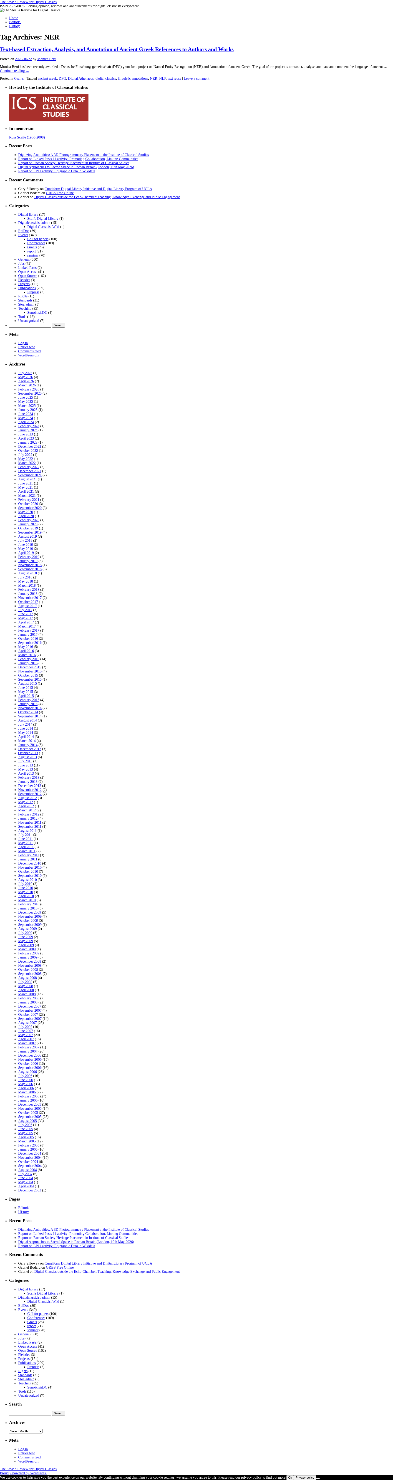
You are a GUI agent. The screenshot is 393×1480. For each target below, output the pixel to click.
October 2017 (28, 602)
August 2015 (27, 683)
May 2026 (25, 377)
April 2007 (26, 1039)
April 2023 (26, 438)
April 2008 (26, 990)
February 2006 (28, 1096)
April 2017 (26, 622)
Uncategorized (28, 321)
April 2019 (26, 553)
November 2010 (30, 867)
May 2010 (25, 892)
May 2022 (25, 459)
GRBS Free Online (60, 193)
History (14, 26)
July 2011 (25, 835)
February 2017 (28, 630)
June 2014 (25, 728)
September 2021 (30, 475)
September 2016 (30, 643)
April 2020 (26, 516)
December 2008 (29, 961)
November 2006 (30, 1059)
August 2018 (27, 573)
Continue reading (14, 71)
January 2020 (28, 524)
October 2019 (28, 528)
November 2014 (30, 708)
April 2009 (26, 945)
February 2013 (28, 777)
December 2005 (29, 1104)
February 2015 (28, 700)
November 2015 (30, 671)
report (31, 251)
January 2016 (28, 663)
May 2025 (25, 401)
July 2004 (25, 1174)
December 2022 (29, 446)
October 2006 (28, 1063)
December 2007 (29, 1006)
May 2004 (25, 1182)
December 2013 (29, 749)
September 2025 (30, 393)
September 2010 (30, 875)
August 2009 (27, 929)
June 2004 (25, 1178)
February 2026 (28, 389)
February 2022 (28, 467)
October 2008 (28, 969)
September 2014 (30, 716)
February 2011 (28, 855)
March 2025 (27, 406)
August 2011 (27, 831)
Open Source (27, 276)
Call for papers (37, 239)
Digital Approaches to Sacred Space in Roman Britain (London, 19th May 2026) (76, 167)
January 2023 (28, 442)
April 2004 (26, 1186)
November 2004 (30, 1157)
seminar (32, 255)
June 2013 (25, 765)
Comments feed (29, 351)
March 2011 (26, 851)
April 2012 (26, 806)
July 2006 (25, 1076)
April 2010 (26, 896)
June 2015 (25, 687)
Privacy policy (305, 1477)
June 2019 (25, 544)
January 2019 (28, 561)
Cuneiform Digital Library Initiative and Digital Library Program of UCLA (98, 189)
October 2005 (28, 1112)
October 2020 (28, 504)
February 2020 (28, 520)
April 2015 (26, 696)
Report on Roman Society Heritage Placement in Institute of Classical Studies (73, 163)
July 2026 (25, 373)
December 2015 (29, 667)
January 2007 (28, 1051)
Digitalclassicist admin (34, 223)
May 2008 (25, 986)
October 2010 (28, 871)
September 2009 (30, 925)
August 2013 (27, 757)
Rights (23, 296)
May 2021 (25, 487)
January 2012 (28, 818)
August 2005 (27, 1121)
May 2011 (25, 843)
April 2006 (26, 1088)
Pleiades (24, 280)
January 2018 (28, 593)
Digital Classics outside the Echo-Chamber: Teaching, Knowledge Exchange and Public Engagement (107, 197)
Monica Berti (46, 59)
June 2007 (25, 1031)
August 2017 (27, 606)
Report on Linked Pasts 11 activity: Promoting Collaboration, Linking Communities (78, 159)
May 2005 (25, 1133)
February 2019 (28, 557)
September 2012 (30, 794)
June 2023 (25, 434)
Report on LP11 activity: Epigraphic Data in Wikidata (56, 171)
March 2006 (27, 1092)
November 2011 (29, 822)
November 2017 (30, 598)
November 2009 (30, 916)
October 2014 (28, 712)
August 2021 (27, 479)
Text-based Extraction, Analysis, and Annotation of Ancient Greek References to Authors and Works (117, 49)
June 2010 (25, 888)
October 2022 (28, 450)
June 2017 (25, 614)
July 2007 (25, 1027)
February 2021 (28, 500)
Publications (27, 288)
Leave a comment (196, 78)
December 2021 (29, 471)
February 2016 (28, 659)
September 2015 (30, 679)
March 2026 (27, 385)
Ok (290, 1477)
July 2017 (25, 610)
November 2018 (30, 565)
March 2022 (27, 463)
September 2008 (30, 974)
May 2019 (25, 549)
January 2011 (27, 859)
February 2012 (28, 814)
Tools (22, 317)
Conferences (36, 243)
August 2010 (27, 880)
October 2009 (28, 920)
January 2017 (28, 634)
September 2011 (29, 826)
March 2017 (27, 626)
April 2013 (26, 773)
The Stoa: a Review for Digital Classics (28, 2)
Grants (19, 78)
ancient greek (47, 78)
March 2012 (27, 810)
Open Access (27, 272)
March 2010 (27, 900)
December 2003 (29, 1190)
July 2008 (25, 982)
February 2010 (28, 904)
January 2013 (28, 781)
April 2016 (26, 651)
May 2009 (25, 941)
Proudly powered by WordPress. (23, 1473)
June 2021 (25, 483)
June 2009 (25, 937)
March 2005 (27, 1141)
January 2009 (28, 957)
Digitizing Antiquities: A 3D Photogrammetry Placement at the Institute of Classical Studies (83, 155)
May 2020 (25, 512)
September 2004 (30, 1166)
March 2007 (27, 1043)
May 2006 (25, 1084)
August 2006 (27, 1072)
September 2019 (30, 532)
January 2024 (28, 430)
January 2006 (28, 1100)
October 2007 (28, 1014)
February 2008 (28, 998)
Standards (25, 300)
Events (23, 235)
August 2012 (27, 798)
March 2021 (27, 495)
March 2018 (27, 585)
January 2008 (28, 1002)
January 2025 (28, 410)
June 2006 (25, 1080)
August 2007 (27, 1023)
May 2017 (25, 618)
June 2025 (25, 397)
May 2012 (25, 802)
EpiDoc (23, 231)
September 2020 (30, 508)
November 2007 (30, 1010)
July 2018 (25, 577)
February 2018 (28, 589)
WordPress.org (28, 355)
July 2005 (25, 1125)
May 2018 (25, 581)
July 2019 (25, 540)
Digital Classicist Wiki (43, 227)
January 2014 (28, 745)
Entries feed (26, 347)
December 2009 (29, 912)
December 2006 (29, 1055)
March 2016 (27, 655)
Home (13, 18)
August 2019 (27, 536)
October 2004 (28, 1162)
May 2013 (25, 769)
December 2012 (29, 786)
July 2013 (25, 761)
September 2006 (30, 1068)
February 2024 (28, 426)
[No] (318, 1478)
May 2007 (25, 1035)
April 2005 (26, 1137)
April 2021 (26, 491)
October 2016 (28, 638)
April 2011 (26, 847)
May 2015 (25, 692)
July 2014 (25, 724)
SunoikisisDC (37, 312)
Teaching (24, 308)
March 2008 (27, 994)
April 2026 (26, 381)
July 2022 (25, 455)
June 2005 (25, 1129)
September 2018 (30, 569)
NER (153, 78)
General (24, 259)
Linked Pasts (27, 267)
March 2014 (27, 741)
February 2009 (28, 953)
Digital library (28, 214)
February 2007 (28, 1047)
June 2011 (25, 839)
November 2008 (30, 965)
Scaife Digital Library (42, 218)
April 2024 (26, 422)
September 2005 (30, 1117)
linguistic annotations (133, 78)
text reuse (174, 78)
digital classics (106, 78)
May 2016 (25, 647)
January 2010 (28, 908)
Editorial (15, 22)
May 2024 (25, 418)
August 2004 (27, 1170)
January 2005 (28, 1149)
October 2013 (28, 753)
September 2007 (30, 1018)
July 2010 (25, 884)
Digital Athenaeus (81, 78)
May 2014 (25, 732)
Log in (23, 343)
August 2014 (27, 720)
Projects (24, 284)
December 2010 (29, 863)
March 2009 (27, 949)
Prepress (33, 292)
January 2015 (28, 704)
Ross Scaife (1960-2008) (27, 137)
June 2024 (25, 414)
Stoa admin (26, 304)
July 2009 (25, 933)
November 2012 (30, 790)
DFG (62, 78)
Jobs (21, 263)
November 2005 (30, 1108)
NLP (162, 78)
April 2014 (26, 737)
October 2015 (28, 675)
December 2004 (29, 1153)
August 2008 (27, 978)
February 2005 (28, 1145)
